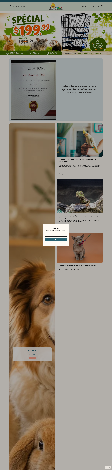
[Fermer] (68, 225)
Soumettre (56, 239)
